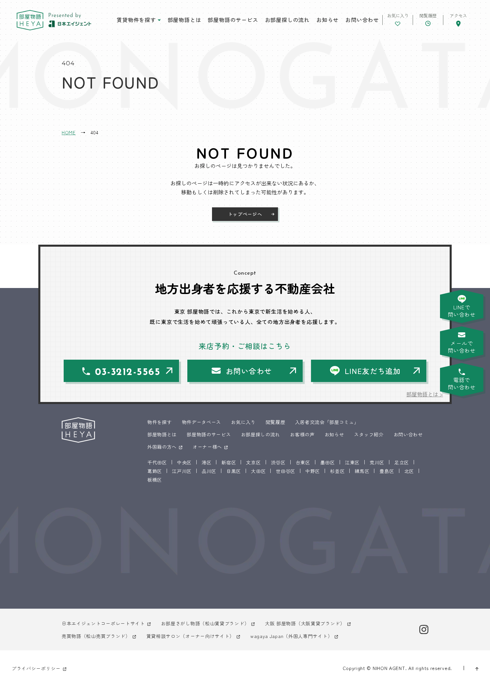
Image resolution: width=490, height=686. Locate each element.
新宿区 (228, 462)
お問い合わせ (362, 20)
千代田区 (157, 462)
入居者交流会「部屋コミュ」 (327, 422)
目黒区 (233, 471)
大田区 (258, 471)
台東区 (303, 462)
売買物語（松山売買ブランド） (96, 636)
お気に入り (243, 422)
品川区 (209, 471)
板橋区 (154, 479)
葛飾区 (154, 471)
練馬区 (362, 471)
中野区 (312, 471)
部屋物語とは (184, 20)
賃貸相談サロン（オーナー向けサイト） (190, 636)
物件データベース (201, 422)
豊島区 (386, 471)
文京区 (253, 462)
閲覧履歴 (275, 422)
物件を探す (159, 422)
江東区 (352, 462)
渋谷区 (278, 462)
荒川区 (377, 462)
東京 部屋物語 (30, 20)
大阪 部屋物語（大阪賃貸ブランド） (305, 623)
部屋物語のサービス (233, 20)
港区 (206, 462)
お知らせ (327, 20)
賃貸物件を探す (136, 20)
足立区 (401, 462)
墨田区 (327, 462)
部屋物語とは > (424, 394)
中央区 (184, 462)
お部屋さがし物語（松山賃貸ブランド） (205, 623)
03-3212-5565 (127, 372)
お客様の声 (302, 434)
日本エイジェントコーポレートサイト (103, 623)
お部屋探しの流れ (287, 20)
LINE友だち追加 (373, 370)
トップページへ (245, 214)
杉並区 (337, 471)
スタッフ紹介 (368, 434)
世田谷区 (285, 471)
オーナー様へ (207, 446)
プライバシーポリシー (36, 668)
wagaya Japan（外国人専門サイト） (291, 636)
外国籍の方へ (162, 446)
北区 (409, 471)
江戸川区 (182, 471)
